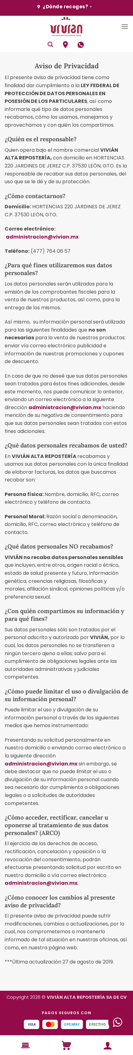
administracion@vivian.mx (42, 236)
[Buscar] (50, 44)
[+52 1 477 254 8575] (81, 45)
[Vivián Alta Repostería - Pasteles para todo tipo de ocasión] (66, 26)
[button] (124, 26)
